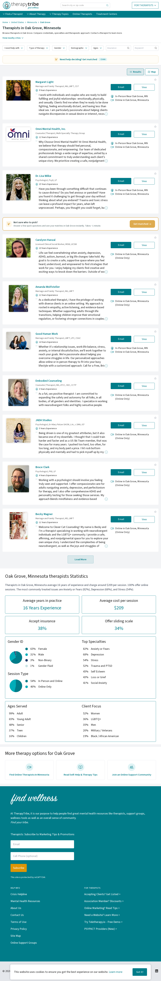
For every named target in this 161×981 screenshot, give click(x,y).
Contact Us (17, 915)
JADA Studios (44, 420)
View (144, 87)
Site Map (16, 936)
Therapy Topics (60, 14)
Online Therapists (82, 14)
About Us (16, 908)
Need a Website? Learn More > (102, 915)
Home (5, 22)
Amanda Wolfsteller (48, 287)
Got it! (139, 972)
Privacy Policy (19, 929)
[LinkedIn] (156, 971)
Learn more (115, 972)
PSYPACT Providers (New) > (100, 929)
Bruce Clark (42, 467)
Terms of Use (18, 922)
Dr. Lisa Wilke (43, 176)
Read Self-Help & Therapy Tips (80, 774)
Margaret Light (45, 82)
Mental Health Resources (25, 901)
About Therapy (37, 14)
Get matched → (142, 224)
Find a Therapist (14, 14)
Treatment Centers (106, 14)
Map (153, 72)
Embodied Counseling (49, 381)
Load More (80, 559)
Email (121, 87)
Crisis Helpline (19, 894)
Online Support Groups (24, 943)
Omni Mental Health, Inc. (51, 129)
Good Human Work (47, 334)
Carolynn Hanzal (46, 240)
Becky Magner (44, 514)
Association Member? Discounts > (104, 901)
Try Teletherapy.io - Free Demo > (103, 922)
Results (137, 72)
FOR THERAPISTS (143, 5)
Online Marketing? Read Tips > (102, 908)
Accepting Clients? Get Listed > (102, 894)
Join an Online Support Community (131, 774)
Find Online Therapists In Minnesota (29, 774)
